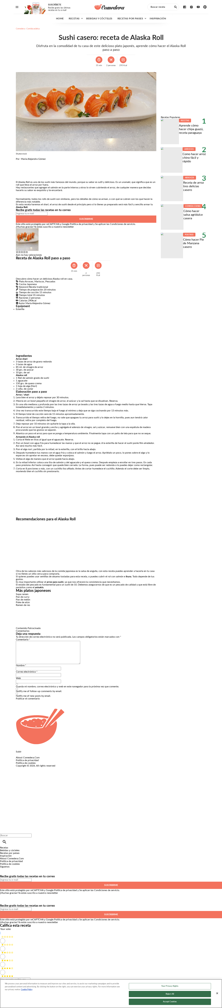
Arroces (189, 149)
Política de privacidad (81, 224)
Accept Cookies (170, 1002)
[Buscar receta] (175, 7)
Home (60, 18)
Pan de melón (23, 599)
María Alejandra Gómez (33, 159)
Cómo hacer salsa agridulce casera (193, 215)
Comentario (23, 639)
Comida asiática (33, 29)
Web (18, 678)
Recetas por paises (130, 18)
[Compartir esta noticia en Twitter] (34, 161)
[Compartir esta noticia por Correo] (41, 161)
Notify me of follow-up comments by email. (39, 691)
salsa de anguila (89, 571)
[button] (17, 252)
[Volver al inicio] (100, 778)
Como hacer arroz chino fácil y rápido (194, 158)
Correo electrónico (26, 672)
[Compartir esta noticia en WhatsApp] (19, 161)
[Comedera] (109, 6)
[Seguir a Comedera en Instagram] (191, 7)
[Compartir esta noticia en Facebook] (27, 161)
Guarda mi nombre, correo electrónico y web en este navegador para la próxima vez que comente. (67, 686)
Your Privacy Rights (169, 986)
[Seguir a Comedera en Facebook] (184, 7)
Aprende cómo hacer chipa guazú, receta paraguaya (191, 129)
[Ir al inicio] (111, 726)
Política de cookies (26, 763)
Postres (189, 235)
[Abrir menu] (17, 7)
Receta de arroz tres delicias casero (193, 186)
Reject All (170, 994)
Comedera (20, 29)
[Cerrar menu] (3, 830)
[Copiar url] (23, 170)
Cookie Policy (26, 990)
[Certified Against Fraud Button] (26, 768)
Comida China (192, 206)
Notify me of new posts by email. (33, 696)
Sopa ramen (22, 594)
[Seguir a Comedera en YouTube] (198, 7)
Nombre (21, 665)
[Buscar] (4, 841)
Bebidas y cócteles (99, 18)
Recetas (74, 18)
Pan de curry (22, 597)
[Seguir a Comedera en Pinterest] (205, 7)
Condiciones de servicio (122, 224)
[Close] (217, 993)
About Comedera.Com (28, 757)
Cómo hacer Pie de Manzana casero (193, 243)
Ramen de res (23, 605)
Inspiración (158, 18)
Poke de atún (23, 602)
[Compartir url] (19, 177)
